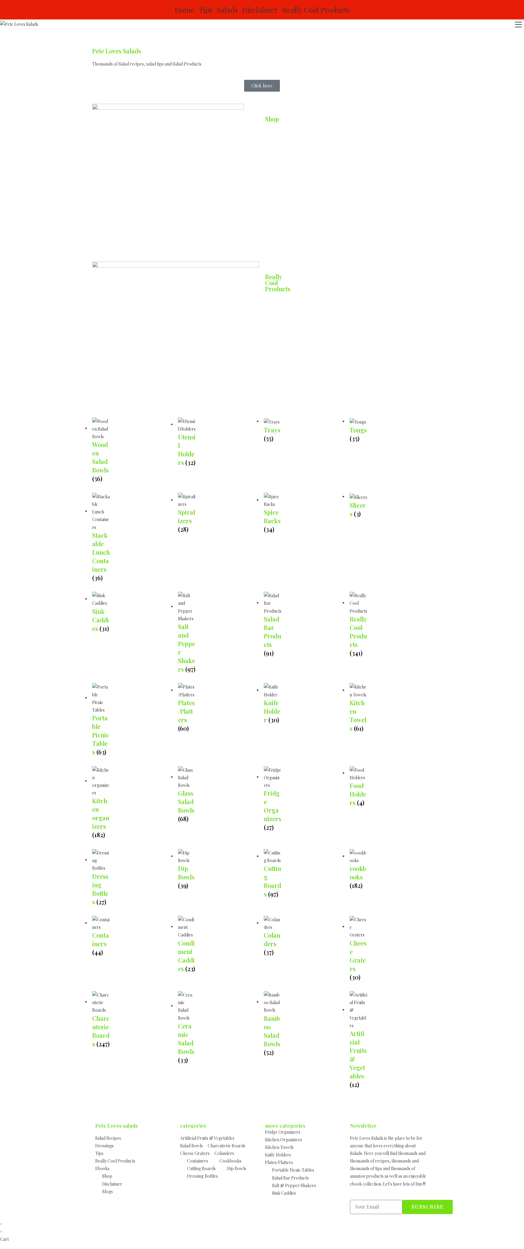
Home (184, 10)
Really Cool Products (316, 10)
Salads (227, 10)
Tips (205, 10)
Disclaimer (260, 10)
